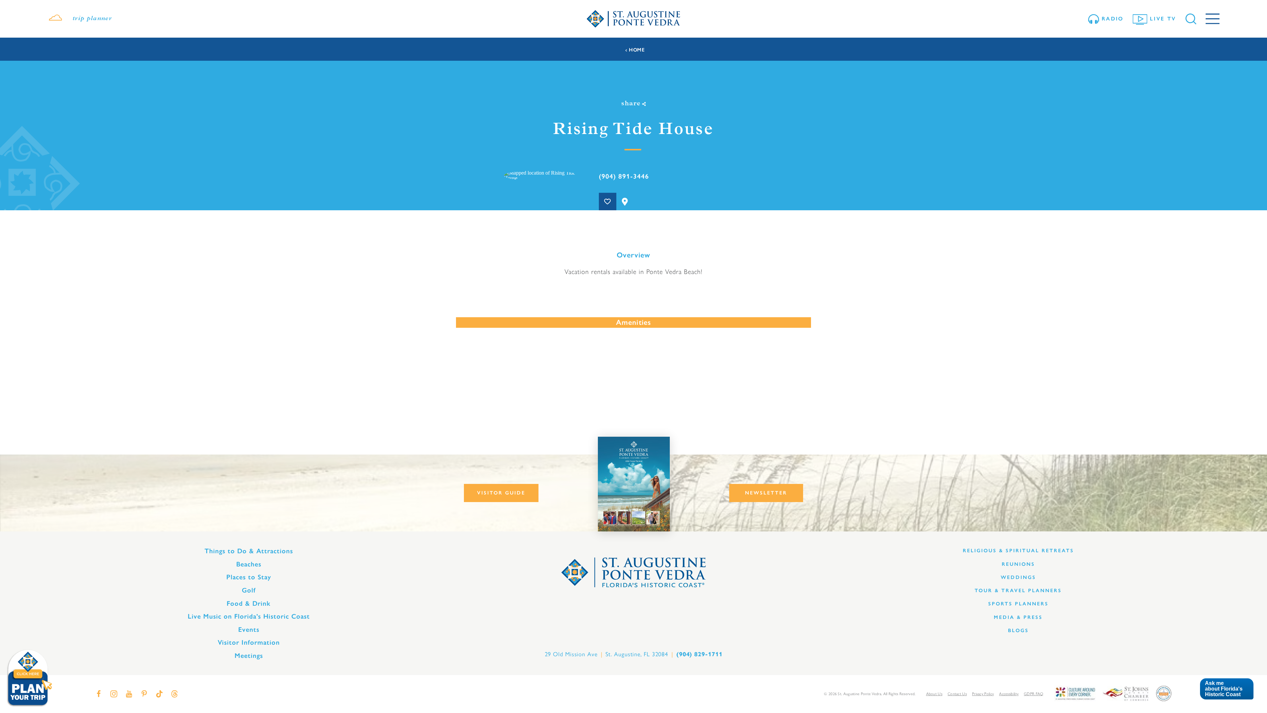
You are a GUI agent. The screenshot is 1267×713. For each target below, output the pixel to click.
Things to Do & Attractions (249, 551)
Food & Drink (249, 603)
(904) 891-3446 (624, 176)
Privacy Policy (983, 693)
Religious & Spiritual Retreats (1018, 551)
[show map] (625, 201)
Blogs (1018, 630)
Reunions (1018, 564)
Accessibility (1009, 693)
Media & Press (1018, 617)
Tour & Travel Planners (1018, 591)
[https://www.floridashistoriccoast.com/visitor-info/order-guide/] (634, 484)
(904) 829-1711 (699, 654)
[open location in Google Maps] (541, 175)
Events (248, 629)
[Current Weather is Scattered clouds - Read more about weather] (55, 19)
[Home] (633, 19)
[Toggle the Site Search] (1191, 19)
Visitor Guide (501, 493)
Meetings (249, 656)
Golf (249, 590)
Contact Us (957, 693)
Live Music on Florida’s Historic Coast (249, 616)
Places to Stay (248, 577)
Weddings (1018, 577)
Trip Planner (92, 19)
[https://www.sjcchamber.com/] (1125, 693)
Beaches (248, 564)
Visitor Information (249, 642)
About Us (934, 693)
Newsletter (766, 493)
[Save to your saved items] (607, 201)
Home (637, 50)
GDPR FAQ (1033, 693)
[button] (1226, 689)
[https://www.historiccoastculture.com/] (1075, 693)
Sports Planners (1018, 604)
